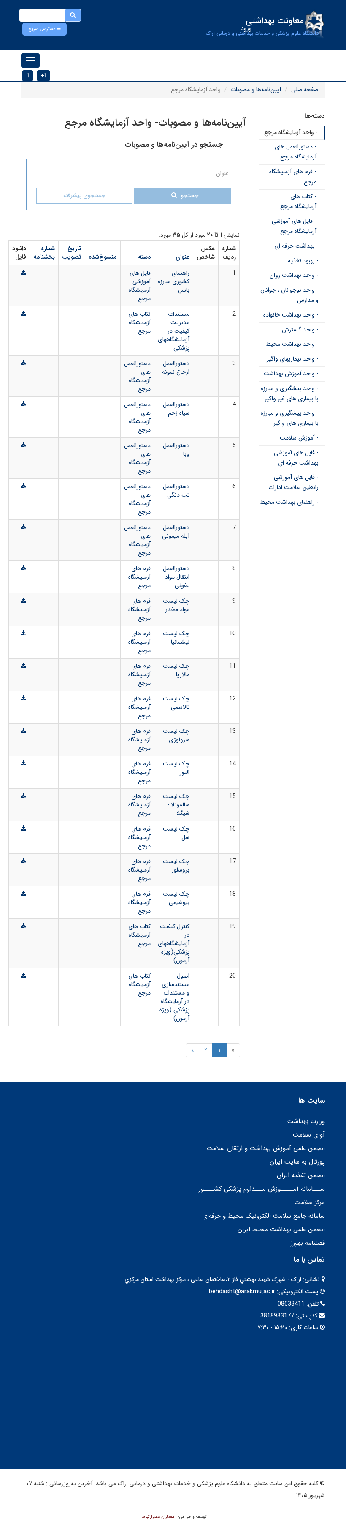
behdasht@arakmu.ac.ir (242, 1292)
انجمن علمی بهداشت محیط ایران (281, 1229)
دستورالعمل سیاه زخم (176, 409)
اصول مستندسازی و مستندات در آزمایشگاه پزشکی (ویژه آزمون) (174, 997)
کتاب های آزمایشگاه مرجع (139, 322)
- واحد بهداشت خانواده (291, 315)
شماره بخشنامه (44, 253)
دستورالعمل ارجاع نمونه (175, 368)
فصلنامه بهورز (308, 1243)
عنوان (182, 257)
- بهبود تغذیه (303, 260)
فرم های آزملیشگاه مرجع (139, 577)
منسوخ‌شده (103, 257)
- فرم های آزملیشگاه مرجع (292, 176)
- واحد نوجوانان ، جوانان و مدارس (289, 295)
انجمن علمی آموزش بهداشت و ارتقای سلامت (266, 1148)
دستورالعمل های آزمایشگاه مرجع (137, 376)
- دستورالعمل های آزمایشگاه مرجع (295, 151)
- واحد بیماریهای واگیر (293, 358)
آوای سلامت (309, 1135)
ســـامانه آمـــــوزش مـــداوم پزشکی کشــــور (262, 1189)
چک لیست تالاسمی (176, 703)
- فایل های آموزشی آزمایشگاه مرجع (294, 226)
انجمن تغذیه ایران (301, 1175)
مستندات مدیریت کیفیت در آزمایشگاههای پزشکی (173, 330)
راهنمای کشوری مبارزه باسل (173, 281)
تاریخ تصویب (71, 253)
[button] (44, 29)
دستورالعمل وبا (176, 450)
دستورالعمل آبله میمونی (175, 532)
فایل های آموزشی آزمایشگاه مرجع (140, 285)
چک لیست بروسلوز (176, 865)
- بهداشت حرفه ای (296, 246)
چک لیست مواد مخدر (176, 605)
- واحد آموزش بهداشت (291, 373)
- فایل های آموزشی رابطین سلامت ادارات (293, 482)
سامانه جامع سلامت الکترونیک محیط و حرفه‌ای (263, 1216)
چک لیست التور (176, 768)
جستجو (189, 195)
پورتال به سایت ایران (297, 1162)
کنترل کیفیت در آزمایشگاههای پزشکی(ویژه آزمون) (173, 943)
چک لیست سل (176, 833)
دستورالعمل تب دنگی (176, 491)
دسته (144, 257)
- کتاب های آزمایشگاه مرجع (298, 201)
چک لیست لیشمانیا (176, 638)
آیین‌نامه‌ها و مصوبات (256, 89)
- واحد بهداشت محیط (292, 344)
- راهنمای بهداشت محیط (289, 502)
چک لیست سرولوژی (176, 735)
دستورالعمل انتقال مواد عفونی (176, 577)
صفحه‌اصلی (305, 89)
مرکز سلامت (310, 1202)
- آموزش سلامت (299, 438)
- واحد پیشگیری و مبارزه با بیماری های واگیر (290, 418)
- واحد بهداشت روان (294, 275)
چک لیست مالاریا (176, 670)
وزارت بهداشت (306, 1121)
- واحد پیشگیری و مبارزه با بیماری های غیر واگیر (290, 393)
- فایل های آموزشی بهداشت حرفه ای (296, 457)
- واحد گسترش (300, 329)
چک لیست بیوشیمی (176, 898)
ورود (246, 28)
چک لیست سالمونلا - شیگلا (176, 805)
